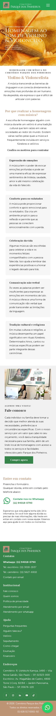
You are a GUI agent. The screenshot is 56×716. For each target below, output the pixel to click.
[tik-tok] (33, 695)
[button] (48, 5)
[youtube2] (27, 695)
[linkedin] (20, 695)
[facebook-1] (6, 695)
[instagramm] (13, 695)
